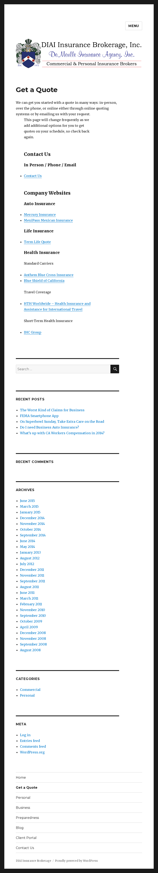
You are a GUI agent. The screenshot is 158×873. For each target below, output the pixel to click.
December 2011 (32, 570)
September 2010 (33, 616)
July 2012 (27, 564)
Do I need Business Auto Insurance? (49, 427)
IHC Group (32, 332)
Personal (27, 695)
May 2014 (27, 547)
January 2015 (30, 512)
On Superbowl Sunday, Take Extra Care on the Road (62, 421)
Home (21, 777)
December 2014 (32, 518)
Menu (133, 26)
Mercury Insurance (40, 215)
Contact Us (33, 176)
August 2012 (30, 558)
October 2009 (31, 621)
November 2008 (33, 638)
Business (23, 808)
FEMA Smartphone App (39, 416)
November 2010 (32, 610)
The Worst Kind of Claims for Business (52, 410)
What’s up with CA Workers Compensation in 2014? (62, 433)
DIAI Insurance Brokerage (33, 861)
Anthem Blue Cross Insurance (48, 275)
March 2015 (29, 506)
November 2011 (32, 575)
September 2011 (32, 581)
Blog (20, 828)
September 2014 (33, 535)
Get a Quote (26, 788)
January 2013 (30, 552)
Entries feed (30, 741)
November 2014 (32, 524)
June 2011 (27, 593)
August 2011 (29, 587)
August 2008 (30, 650)
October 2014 (30, 529)
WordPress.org (32, 752)
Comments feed (33, 746)
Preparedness (27, 818)
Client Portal (26, 838)
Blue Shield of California (44, 281)
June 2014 (27, 541)
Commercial (30, 690)
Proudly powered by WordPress (76, 861)
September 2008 (33, 644)
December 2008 (33, 633)
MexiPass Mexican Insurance (48, 220)
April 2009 (29, 627)
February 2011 (31, 604)
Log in (25, 735)
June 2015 (27, 501)
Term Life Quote (37, 242)
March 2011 (29, 598)
